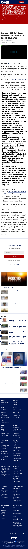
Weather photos (16, 502)
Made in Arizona (4, 453)
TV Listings (15, 479)
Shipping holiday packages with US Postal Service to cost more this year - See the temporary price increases (17, 298)
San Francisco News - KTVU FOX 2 (6, 472)
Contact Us (15, 471)
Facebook (3, 512)
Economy (3, 429)
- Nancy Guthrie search (4, 457)
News (2, 400)
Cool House (3, 448)
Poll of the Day (4, 415)
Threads (3, 515)
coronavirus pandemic (18, 79)
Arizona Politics (16, 432)
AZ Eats (14, 445)
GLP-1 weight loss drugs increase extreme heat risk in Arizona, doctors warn (17, 343)
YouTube (3, 507)
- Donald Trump (16, 437)
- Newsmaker (16, 433)
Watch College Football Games (16, 511)
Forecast (15, 402)
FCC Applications (16, 475)
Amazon (10, 64)
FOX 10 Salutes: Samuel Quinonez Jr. (11, 367)
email (20, 534)
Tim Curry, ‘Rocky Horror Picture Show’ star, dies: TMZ (17, 309)
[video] (14, 359)
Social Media (5, 505)
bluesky (18, 534)
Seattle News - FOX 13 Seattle (5, 474)
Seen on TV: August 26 (7, 287)
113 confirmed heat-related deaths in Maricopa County (9, 389)
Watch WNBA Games (17, 525)
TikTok (2, 509)
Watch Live (21, 2)
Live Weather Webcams (4, 492)
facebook (5, 534)
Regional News (5, 466)
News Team (15, 478)
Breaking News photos (16, 498)
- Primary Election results (17, 430)
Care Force (3, 444)
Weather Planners (17, 409)
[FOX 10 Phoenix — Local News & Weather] (5, 2)
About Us (16, 466)
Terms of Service (15, 264)
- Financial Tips (4, 435)
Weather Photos (16, 414)
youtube (13, 534)
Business (3, 427)
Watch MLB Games (17, 513)
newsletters (23, 534)
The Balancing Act (17, 447)
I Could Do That (16, 455)
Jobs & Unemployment (4, 431)
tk (15, 534)
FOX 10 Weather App (5, 499)
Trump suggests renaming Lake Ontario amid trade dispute (9, 383)
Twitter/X (3, 513)
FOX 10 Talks (16, 450)
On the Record (16, 457)
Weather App (16, 412)
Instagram (3, 510)
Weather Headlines (17, 406)
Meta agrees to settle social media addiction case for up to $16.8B (16, 291)
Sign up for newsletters (15, 492)
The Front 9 (15, 452)
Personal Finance (5, 433)
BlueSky (3, 517)
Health (2, 407)
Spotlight (3, 461)
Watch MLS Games (17, 526)
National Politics (16, 435)
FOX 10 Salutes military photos (16, 495)
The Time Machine (17, 458)
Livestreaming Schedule (4, 495)
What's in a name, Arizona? (17, 462)
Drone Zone (3, 450)
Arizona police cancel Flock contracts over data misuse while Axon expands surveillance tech (17, 326)
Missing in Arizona (5, 455)
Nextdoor (3, 518)
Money (3, 425)
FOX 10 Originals (15, 441)
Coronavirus (10, 40)
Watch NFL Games (17, 509)
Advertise (15, 468)
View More (23, 270)
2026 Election (16, 427)
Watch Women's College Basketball (17, 523)
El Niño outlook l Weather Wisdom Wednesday (8, 371)
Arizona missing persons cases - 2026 (17, 303)
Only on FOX (4, 440)
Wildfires (15, 407)
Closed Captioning (17, 470)
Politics (15, 425)
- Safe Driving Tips (5, 422)
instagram (10, 534)
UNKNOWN (15, 460)
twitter (7, 534)
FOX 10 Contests (16, 488)
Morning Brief (4, 412)
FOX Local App (4, 497)
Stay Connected (18, 486)
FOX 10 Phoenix (4, 40)
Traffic (2, 420)
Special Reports (4, 459)
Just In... (3, 270)
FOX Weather (16, 417)
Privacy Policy (15, 263)
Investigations (4, 451)
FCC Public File (16, 476)
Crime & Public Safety (6, 406)
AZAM (2, 404)
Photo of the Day (17, 500)
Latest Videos (5, 350)
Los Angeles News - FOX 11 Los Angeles (5, 469)
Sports (2, 419)
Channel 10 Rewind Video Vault (5, 446)
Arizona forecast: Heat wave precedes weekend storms (9, 377)
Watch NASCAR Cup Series (17, 515)
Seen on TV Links (5, 417)
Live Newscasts (4, 490)
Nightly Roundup (4, 414)
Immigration (3, 409)
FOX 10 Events (16, 490)
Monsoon (15, 404)
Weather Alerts (16, 410)
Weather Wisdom (17, 415)
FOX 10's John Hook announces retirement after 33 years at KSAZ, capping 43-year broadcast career (18, 320)
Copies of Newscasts (17, 473)
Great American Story (17, 453)
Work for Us (15, 483)
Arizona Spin (4, 442)
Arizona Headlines (5, 402)
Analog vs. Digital (16, 444)
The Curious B (16, 448)
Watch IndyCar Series (17, 518)
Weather (15, 400)
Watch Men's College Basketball (17, 520)
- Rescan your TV (16, 481)
